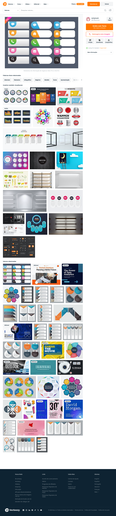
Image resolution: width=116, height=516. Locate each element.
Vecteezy (17, 481)
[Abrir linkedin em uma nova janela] (29, 510)
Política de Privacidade (91, 510)
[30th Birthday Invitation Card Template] (55, 409)
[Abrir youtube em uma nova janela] (41, 510)
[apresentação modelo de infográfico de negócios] (24, 139)
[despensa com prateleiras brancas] (24, 201)
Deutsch (97, 487)
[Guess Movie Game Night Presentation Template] (52, 350)
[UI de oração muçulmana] (43, 96)
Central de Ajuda (73, 479)
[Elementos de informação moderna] (70, 96)
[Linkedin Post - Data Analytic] (72, 274)
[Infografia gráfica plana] (15, 180)
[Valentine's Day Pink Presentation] (31, 428)
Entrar (107, 4)
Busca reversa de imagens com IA (23, 495)
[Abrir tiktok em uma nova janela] (35, 510)
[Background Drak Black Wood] (42, 160)
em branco (77, 80)
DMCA (44, 481)
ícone (55, 80)
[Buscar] (105, 10)
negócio (37, 80)
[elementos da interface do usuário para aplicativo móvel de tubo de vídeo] (19, 247)
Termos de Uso (79, 510)
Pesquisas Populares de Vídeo (49, 496)
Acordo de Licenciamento (50, 479)
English (97, 479)
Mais (45, 4)
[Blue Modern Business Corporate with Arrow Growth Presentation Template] (16, 367)
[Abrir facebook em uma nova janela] (23, 510)
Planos (74, 4)
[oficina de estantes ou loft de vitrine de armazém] (42, 180)
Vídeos (27, 4)
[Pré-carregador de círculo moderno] (15, 160)
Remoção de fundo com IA (23, 499)
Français (97, 489)
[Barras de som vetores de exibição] (17, 117)
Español (97, 481)
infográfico (27, 80)
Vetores (10, 4)
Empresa (18, 487)
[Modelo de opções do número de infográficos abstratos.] (43, 117)
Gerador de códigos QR (22, 501)
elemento (17, 80)
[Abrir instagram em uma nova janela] (26, 510)
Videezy (17, 484)
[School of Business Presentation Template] (17, 332)
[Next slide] (80, 80)
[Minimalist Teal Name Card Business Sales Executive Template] (43, 367)
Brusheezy (18, 479)
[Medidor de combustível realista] (16, 96)
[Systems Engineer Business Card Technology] (73, 409)
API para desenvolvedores (23, 492)
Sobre (70, 484)
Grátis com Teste (99, 27)
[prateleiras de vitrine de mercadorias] (66, 224)
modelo (46, 80)
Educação (18, 489)
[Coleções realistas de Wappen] (68, 117)
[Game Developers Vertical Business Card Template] (29, 409)
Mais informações (92, 52)
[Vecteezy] (5, 4)
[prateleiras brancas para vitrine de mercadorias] (69, 180)
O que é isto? (103, 48)
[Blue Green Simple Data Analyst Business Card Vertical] (41, 409)
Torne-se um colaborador (72, 487)
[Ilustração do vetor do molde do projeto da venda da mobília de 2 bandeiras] (13, 224)
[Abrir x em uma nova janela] (38, 510)
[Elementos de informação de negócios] (17, 274)
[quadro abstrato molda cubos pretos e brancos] (64, 139)
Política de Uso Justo (104, 510)
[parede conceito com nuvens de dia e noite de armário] (69, 160)
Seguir (110, 20)
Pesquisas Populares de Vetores (49, 487)
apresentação (65, 80)
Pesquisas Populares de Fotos (49, 491)
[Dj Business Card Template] (70, 367)
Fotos (19, 4)
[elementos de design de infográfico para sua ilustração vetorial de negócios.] (27, 294)
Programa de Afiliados (49, 484)
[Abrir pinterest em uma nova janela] (32, 510)
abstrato (7, 80)
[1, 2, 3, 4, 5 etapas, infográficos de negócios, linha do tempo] (65, 201)
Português (98, 484)
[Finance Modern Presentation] (46, 274)
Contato (70, 481)
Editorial (36, 4)
